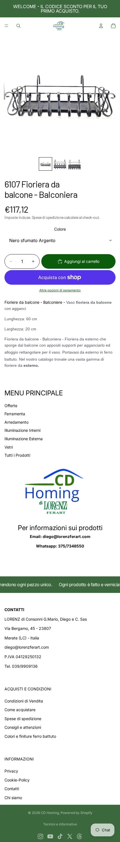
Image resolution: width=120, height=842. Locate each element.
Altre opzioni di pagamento (60, 290)
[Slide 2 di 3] (60, 164)
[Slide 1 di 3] (45, 164)
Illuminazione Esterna (23, 438)
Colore (60, 229)
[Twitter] (69, 836)
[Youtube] (50, 836)
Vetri (8, 447)
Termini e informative (60, 824)
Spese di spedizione (22, 718)
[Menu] (6, 25)
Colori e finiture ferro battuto (30, 736)
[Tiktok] (60, 836)
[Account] (101, 26)
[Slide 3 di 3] (74, 164)
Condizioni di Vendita (23, 701)
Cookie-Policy (17, 780)
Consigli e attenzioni (22, 727)
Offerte (10, 405)
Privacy (11, 771)
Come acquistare (19, 709)
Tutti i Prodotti (17, 455)
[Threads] (79, 836)
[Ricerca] (18, 26)
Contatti (11, 788)
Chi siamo (13, 797)
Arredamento (16, 422)
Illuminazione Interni (22, 430)
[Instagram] (40, 836)
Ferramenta (14, 413)
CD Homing (50, 813)
